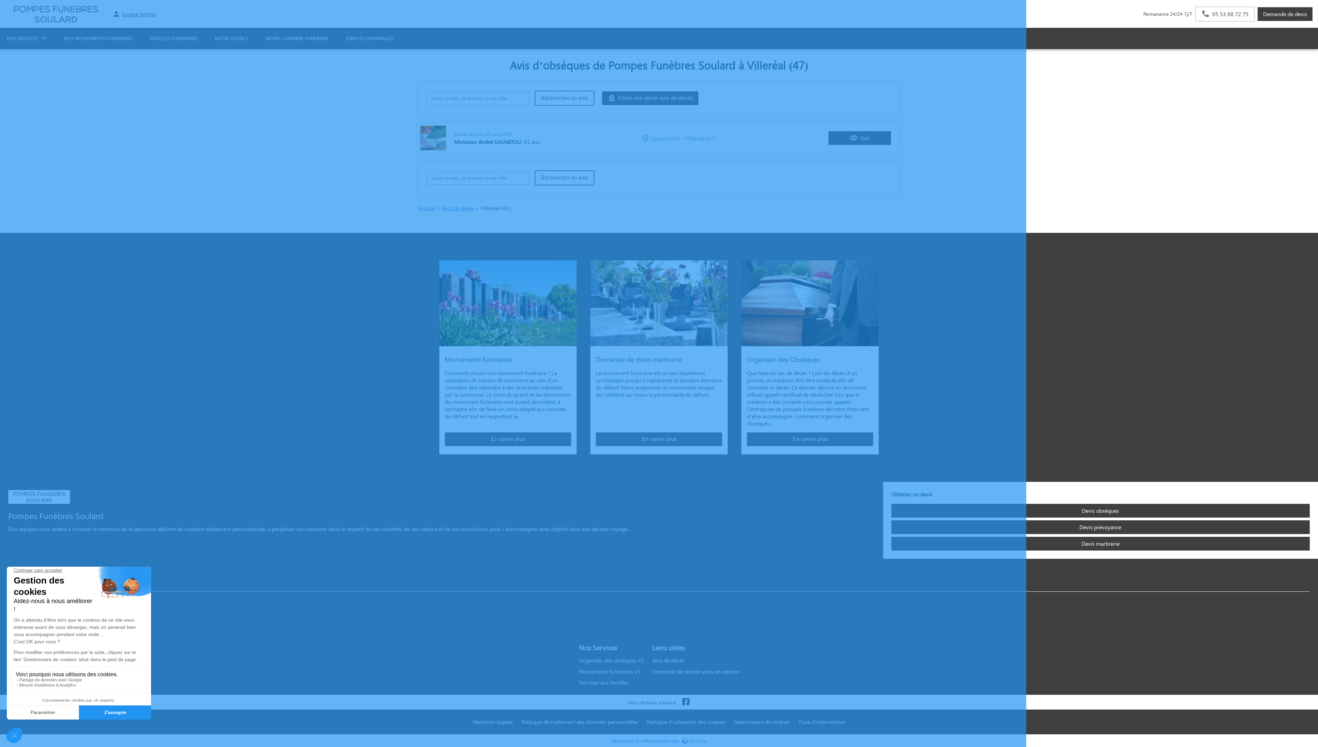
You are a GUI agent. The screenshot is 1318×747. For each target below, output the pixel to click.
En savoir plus (508, 439)
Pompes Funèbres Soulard (39, 584)
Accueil (427, 208)
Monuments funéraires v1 (609, 671)
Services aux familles (603, 682)
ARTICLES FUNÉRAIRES (174, 38)
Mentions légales (493, 721)
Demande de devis (1285, 14)
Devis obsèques (1100, 510)
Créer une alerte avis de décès (655, 98)
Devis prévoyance (1100, 527)
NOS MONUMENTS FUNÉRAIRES (98, 38)
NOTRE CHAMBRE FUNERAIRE (297, 38)
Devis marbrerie (1101, 543)
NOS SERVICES (22, 38)
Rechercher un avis (564, 98)
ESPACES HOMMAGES (369, 38)
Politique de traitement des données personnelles (579, 721)
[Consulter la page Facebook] (686, 702)
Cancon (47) (665, 138)
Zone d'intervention (821, 721)
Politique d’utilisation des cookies (685, 721)
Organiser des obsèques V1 (611, 660)
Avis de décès (458, 208)
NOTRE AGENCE (231, 38)
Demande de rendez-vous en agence (695, 671)
